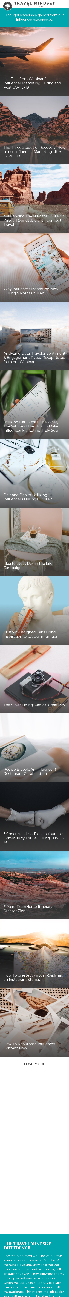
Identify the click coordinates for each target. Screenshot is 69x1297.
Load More (34, 1063)
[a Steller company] (34, 3)
